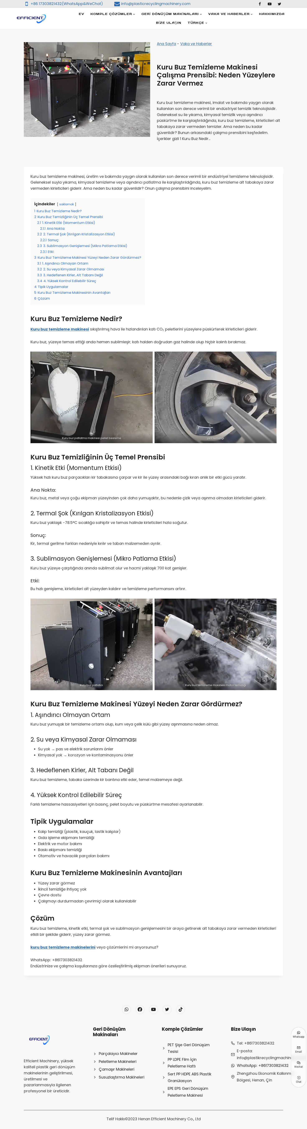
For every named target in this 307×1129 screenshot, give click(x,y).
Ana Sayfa (166, 43)
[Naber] (126, 1009)
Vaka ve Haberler (196, 43)
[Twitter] (279, 4)
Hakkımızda (272, 14)
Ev (81, 14)
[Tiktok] (180, 1009)
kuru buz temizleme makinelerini (62, 947)
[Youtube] (269, 4)
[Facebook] (260, 4)
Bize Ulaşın (168, 23)
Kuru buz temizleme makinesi (59, 329)
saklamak (66, 204)
